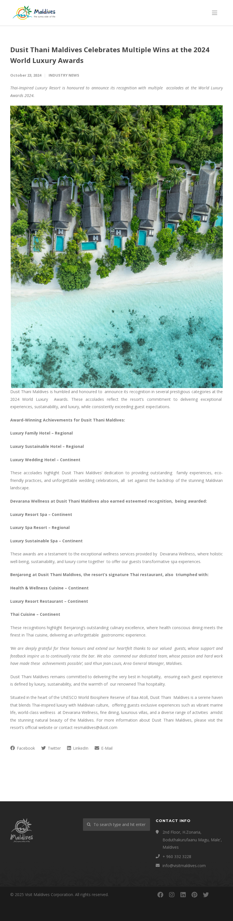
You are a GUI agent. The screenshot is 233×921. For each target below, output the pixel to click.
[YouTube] (217, 894)
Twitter (54, 748)
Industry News (64, 75)
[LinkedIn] (183, 894)
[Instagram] (171, 894)
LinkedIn (80, 748)
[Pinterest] (194, 894)
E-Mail (106, 748)
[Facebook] (160, 894)
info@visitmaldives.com (184, 865)
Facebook (25, 748)
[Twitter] (205, 894)
